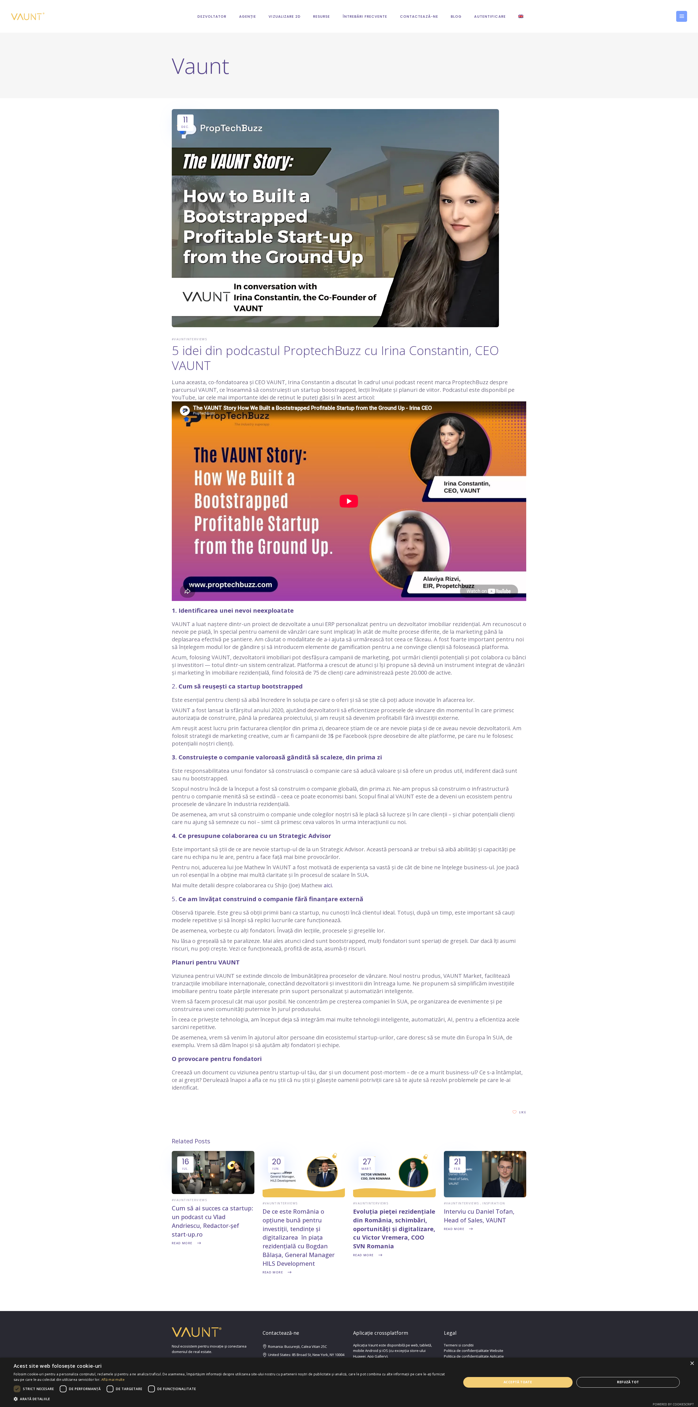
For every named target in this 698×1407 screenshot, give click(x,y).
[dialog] (349, 1382)
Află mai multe (113, 1379)
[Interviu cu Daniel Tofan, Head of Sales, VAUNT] (485, 1196)
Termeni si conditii (459, 1345)
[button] (231, 1399)
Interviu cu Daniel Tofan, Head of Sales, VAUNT (479, 1215)
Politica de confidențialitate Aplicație (474, 1356)
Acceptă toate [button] (518, 1382)
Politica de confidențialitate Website (473, 1350)
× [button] (692, 1363)
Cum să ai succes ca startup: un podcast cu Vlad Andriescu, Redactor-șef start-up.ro (212, 1221)
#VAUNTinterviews (189, 339)
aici (328, 885)
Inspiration (493, 1203)
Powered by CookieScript (673, 1404)
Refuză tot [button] (628, 1382)
